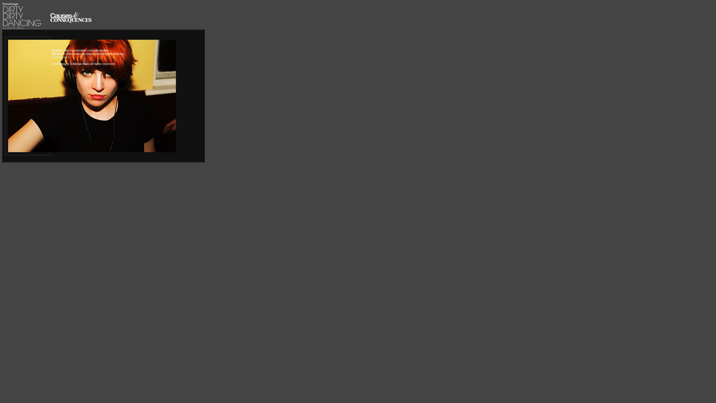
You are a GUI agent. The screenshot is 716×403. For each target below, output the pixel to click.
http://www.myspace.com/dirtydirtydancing (95, 53)
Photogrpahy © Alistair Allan (70, 63)
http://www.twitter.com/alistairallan (86, 50)
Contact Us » (61, 57)
